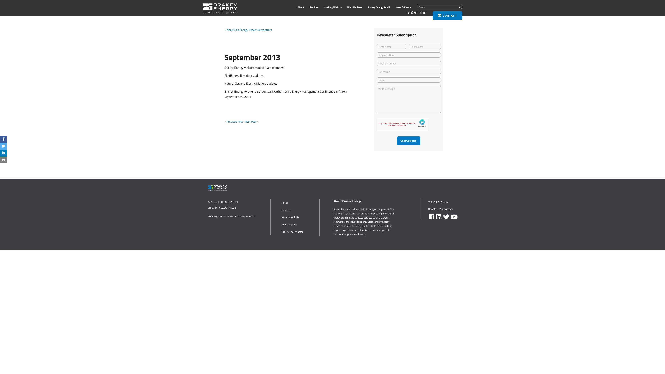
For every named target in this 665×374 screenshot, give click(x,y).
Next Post (250, 121)
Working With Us (333, 7)
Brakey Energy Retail (379, 7)
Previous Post (235, 121)
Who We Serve (354, 7)
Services (313, 7)
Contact (450, 16)
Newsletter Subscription (440, 209)
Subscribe (408, 141)
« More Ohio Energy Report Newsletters (248, 30)
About (301, 7)
